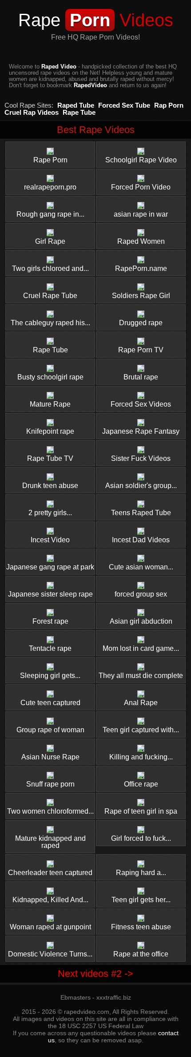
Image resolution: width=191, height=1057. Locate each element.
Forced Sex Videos (141, 404)
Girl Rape (50, 241)
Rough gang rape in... (50, 214)
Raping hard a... (141, 872)
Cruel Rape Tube (50, 295)
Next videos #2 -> (95, 973)
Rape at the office (140, 954)
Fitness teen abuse (141, 927)
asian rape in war (141, 214)
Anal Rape (141, 702)
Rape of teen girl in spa (140, 811)
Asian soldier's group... (141, 485)
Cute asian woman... (141, 567)
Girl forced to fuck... (141, 838)
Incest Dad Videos (141, 540)
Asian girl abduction (141, 621)
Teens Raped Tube (141, 512)
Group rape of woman (50, 730)
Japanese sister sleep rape (50, 594)
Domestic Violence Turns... (50, 954)
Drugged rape (141, 323)
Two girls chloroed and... (50, 268)
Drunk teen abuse (50, 485)
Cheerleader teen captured (50, 872)
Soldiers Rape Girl (141, 295)
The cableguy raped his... (50, 323)
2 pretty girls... (50, 512)
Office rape (141, 784)
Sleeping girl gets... (50, 675)
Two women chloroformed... (50, 811)
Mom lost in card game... (141, 648)
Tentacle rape (50, 648)
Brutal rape (140, 377)
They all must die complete (141, 675)
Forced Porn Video (141, 187)
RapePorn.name (141, 268)
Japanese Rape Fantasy (140, 431)
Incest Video (50, 540)
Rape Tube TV (50, 458)
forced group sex (141, 594)
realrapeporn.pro (50, 187)
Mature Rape (50, 404)
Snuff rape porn (50, 784)
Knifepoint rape (50, 431)
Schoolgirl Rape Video (141, 160)
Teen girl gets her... (141, 900)
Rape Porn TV (140, 350)
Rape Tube (50, 350)
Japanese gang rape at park (50, 567)
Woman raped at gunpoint (50, 927)
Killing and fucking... (141, 757)
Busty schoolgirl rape (50, 377)
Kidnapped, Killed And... (50, 900)
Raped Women (141, 241)
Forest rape (50, 621)
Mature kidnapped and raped (50, 842)
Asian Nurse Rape (50, 757)
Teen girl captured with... (141, 730)
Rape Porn (50, 160)
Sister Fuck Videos (141, 458)
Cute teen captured (50, 702)
